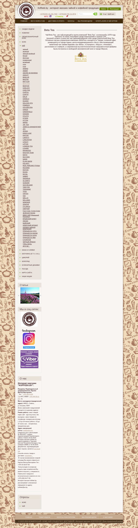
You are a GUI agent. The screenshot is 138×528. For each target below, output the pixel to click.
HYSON (25, 118)
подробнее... (29, 455)
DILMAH (25, 101)
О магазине (69, 26)
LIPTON (25, 144)
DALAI (25, 97)
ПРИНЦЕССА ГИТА (29, 231)
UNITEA (25, 193)
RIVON (25, 172)
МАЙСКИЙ (26, 223)
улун (24, 64)
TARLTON (26, 187)
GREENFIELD (27, 112)
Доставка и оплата (56, 21)
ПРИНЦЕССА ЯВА (29, 237)
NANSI (25, 159)
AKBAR (25, 71)
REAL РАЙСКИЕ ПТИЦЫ (31, 165)
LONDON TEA (28, 146)
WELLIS (25, 198)
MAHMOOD (27, 150)
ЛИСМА (25, 221)
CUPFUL (26, 92)
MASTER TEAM (28, 153)
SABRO (25, 176)
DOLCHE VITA (28, 103)
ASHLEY (26, 75)
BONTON (26, 86)
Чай (23, 46)
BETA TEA (26, 84)
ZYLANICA (26, 206)
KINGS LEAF (27, 133)
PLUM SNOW (27, 161)
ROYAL (25, 174)
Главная (23, 21)
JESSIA (25, 131)
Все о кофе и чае (38, 21)
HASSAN (26, 114)
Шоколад (25, 261)
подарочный (27, 60)
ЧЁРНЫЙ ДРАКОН (29, 242)
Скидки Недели (28, 29)
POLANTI (26, 163)
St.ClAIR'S (26, 181)
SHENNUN (26, 178)
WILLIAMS (26, 200)
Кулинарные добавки (31, 265)
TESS (25, 191)
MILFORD (26, 157)
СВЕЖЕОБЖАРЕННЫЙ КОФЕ (30, 37)
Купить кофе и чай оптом (106, 21)
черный (25, 49)
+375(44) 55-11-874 (67, 14)
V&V (24, 196)
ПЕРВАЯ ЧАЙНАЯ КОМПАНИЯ (29, 228)
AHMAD (25, 69)
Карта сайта (27, 272)
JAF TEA (26, 125)
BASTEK (26, 79)
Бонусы (71, 21)
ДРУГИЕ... (26, 246)
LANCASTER (27, 140)
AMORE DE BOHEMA (30, 73)
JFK (24, 129)
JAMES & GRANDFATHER (32, 127)
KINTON (25, 135)
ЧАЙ (23, 506)
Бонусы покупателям (66, 517)
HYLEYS (26, 116)
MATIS (25, 155)
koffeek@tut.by (28, 430)
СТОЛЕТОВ (27, 240)
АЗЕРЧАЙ (26, 209)
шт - (108, 14)
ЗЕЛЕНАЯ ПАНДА (29, 213)
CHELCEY (26, 88)
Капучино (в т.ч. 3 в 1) (31, 254)
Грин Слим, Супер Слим (31, 211)
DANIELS (26, 99)
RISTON (25, 170)
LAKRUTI (26, 137)
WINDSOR (26, 202)
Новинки (25, 33)
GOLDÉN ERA (28, 107)
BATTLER (26, 81)
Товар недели (44, 517)
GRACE (25, 109)
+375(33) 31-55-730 (48, 14)
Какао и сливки (28, 250)
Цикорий (25, 257)
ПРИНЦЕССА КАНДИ (30, 233)
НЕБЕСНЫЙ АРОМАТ (30, 225)
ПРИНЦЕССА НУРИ (30, 235)
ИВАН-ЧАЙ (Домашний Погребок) (31, 216)
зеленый (26, 51)
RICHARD (26, 168)
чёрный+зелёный (29, 53)
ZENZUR (26, 204)
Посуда (25, 269)
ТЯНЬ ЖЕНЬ (27, 244)
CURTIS (25, 94)
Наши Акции (27, 276)
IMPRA (25, 122)
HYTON (25, 120)
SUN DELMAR (28, 185)
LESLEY (25, 142)
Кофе (24, 42)
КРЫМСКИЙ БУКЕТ (29, 219)
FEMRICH (26, 105)
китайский (26, 62)
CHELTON (26, 90)
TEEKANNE (27, 189)
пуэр (24, 66)
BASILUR (26, 77)
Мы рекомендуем (85, 21)
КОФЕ (24, 502)
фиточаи (26, 58)
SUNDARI (26, 183)
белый (25, 56)
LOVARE (26, 148)
